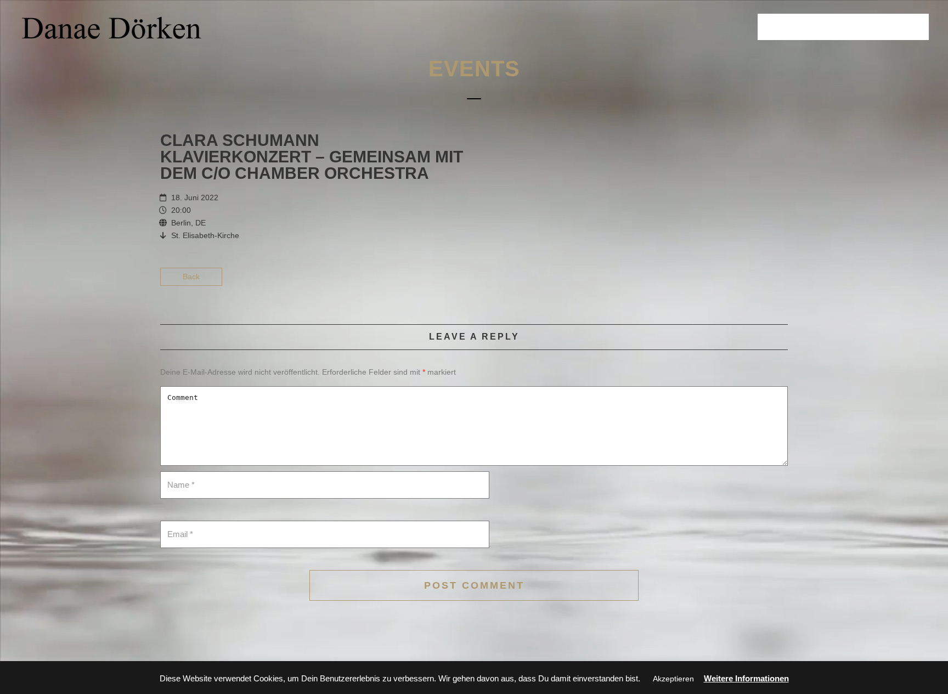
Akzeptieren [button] (673, 678)
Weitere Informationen (746, 678)
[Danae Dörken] (111, 27)
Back (191, 276)
